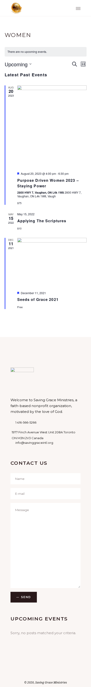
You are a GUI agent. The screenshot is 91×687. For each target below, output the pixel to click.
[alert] (46, 52)
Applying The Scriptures (41, 220)
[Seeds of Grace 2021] (52, 262)
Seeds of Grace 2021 (38, 299)
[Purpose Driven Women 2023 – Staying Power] (52, 126)
